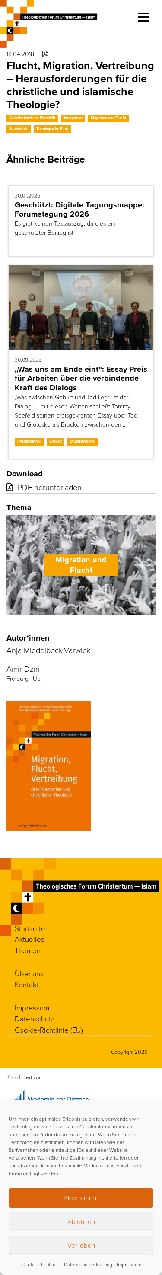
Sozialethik (18, 129)
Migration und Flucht (108, 118)
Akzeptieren (81, 1197)
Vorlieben (81, 1245)
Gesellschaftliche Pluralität (32, 118)
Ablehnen (81, 1221)
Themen (28, 950)
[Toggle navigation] (143, 17)
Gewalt (55, 441)
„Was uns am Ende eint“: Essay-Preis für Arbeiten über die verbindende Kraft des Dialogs (81, 378)
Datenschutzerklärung (88, 1264)
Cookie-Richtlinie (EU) (49, 1030)
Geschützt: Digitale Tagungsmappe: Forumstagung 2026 (79, 209)
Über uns (29, 974)
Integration (73, 118)
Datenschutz (34, 1018)
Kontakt (26, 984)
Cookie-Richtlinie (40, 1264)
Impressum (129, 1264)
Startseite (30, 928)
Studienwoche (82, 441)
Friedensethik (29, 441)
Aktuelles (29, 939)
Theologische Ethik (52, 129)
